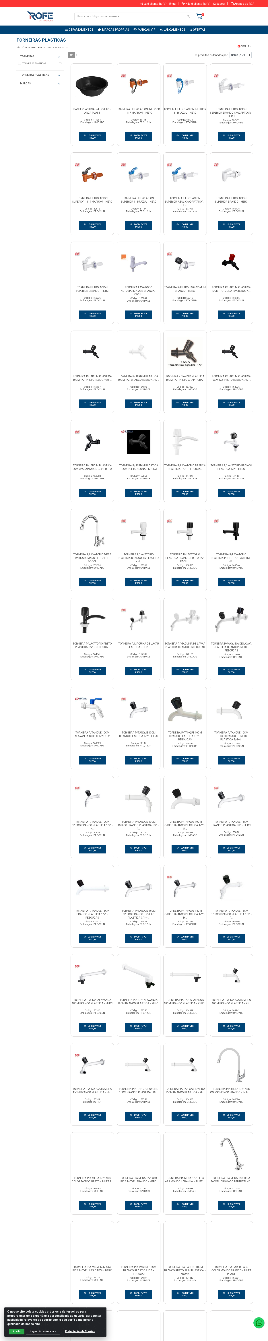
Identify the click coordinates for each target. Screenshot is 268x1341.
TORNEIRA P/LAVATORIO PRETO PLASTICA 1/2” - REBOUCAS (92, 645)
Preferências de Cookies (80, 1331)
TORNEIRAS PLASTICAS (34, 74)
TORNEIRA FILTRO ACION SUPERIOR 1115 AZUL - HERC (138, 200)
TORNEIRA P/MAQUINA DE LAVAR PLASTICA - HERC (138, 645)
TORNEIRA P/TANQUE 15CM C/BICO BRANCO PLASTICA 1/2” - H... (184, 914)
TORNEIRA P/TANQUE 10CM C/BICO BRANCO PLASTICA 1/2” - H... (92, 825)
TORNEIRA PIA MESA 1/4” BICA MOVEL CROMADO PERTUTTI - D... (231, 1179)
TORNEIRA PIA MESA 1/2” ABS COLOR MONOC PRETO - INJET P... (92, 1179)
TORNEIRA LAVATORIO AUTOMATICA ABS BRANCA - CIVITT (138, 291)
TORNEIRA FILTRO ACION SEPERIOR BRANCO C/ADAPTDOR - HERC (231, 113)
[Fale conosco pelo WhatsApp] (258, 1322)
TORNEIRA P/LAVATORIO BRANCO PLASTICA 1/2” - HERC (231, 467)
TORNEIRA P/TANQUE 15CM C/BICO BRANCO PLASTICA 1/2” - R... (231, 914)
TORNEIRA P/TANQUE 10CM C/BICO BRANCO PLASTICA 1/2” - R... (138, 825)
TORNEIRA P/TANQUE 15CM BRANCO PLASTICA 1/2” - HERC (231, 823)
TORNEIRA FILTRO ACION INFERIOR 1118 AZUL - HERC (185, 111)
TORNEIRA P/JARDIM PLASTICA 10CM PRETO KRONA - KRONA (138, 467)
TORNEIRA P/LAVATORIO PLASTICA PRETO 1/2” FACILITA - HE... (231, 558)
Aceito (17, 1331)
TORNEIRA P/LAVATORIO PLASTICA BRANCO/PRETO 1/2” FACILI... (185, 558)
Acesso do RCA (244, 3)
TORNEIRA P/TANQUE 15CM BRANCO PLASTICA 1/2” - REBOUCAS (92, 914)
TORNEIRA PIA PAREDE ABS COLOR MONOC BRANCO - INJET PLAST (231, 1270)
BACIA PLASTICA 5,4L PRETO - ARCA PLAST (92, 111)
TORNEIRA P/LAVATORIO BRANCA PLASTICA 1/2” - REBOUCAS (185, 467)
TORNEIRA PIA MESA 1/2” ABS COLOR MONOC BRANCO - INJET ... (231, 1090)
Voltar (245, 46)
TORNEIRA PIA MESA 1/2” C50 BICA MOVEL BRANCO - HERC (138, 1179)
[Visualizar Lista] (78, 55)
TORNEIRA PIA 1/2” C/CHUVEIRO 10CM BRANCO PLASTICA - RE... (231, 1001)
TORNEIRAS (27, 56)
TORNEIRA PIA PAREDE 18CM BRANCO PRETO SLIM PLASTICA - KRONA (185, 1270)
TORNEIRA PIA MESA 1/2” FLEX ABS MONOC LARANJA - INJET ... (185, 1179)
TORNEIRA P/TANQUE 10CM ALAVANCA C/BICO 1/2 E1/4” (92, 734)
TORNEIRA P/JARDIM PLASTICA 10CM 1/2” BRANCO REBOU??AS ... (138, 378)
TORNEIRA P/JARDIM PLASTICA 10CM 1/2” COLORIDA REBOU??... (231, 289)
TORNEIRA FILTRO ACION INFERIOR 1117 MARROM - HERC (138, 111)
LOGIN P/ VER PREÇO (94, 136)
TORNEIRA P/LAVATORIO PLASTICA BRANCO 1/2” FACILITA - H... (138, 558)
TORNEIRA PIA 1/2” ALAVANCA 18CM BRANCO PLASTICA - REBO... (139, 1001)
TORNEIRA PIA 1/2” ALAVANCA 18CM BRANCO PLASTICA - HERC (92, 1001)
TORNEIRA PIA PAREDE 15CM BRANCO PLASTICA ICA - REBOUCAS (138, 1270)
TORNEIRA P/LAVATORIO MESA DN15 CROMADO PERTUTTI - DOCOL (92, 558)
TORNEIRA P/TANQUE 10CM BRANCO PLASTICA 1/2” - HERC (138, 734)
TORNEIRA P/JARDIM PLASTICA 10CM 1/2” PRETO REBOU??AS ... (92, 378)
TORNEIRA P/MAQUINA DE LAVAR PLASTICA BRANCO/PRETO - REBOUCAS (231, 647)
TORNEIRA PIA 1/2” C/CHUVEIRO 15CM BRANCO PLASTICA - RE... (138, 1090)
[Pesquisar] (188, 16)
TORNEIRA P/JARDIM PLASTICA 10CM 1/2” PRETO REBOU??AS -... (231, 378)
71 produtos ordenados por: (211, 55)
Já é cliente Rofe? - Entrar (159, 3)
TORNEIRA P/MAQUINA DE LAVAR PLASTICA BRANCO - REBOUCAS (185, 645)
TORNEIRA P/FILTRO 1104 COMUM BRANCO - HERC (185, 289)
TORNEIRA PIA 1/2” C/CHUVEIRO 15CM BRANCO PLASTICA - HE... (92, 1090)
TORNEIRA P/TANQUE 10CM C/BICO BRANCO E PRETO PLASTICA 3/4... (231, 736)
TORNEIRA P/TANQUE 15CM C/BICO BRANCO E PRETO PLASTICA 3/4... (139, 914)
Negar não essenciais (43, 1331)
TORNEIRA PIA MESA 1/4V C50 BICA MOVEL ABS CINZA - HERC (92, 1268)
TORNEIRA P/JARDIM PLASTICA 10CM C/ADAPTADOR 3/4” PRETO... (92, 467)
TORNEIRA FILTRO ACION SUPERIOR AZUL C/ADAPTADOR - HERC (185, 202)
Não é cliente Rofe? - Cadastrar (205, 3)
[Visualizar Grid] (71, 55)
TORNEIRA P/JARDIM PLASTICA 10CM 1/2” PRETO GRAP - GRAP (185, 378)
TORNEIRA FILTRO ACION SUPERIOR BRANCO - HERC (231, 200)
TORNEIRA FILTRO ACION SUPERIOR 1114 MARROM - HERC (92, 200)
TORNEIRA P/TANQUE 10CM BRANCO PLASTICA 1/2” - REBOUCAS (185, 736)
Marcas (25, 83)
